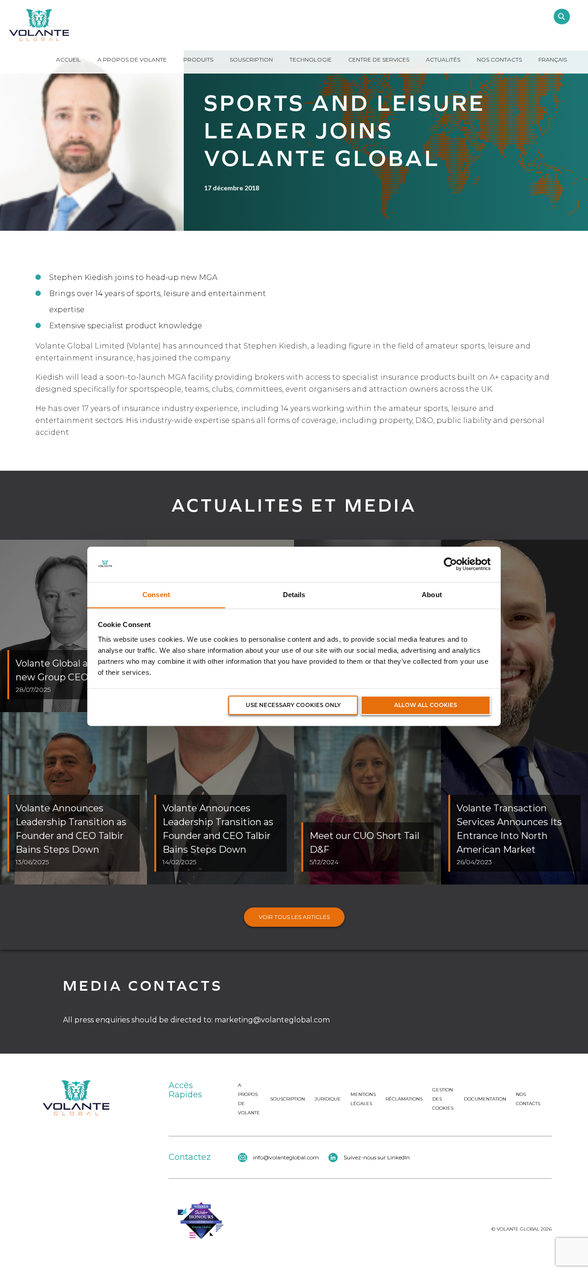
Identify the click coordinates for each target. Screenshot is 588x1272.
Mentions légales (363, 1099)
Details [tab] (294, 595)
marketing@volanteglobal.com (272, 1019)
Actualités (443, 59)
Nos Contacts (499, 59)
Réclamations (404, 1099)
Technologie (310, 59)
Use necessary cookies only (293, 705)
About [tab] (432, 595)
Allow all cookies (425, 705)
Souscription (251, 59)
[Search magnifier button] (561, 16)
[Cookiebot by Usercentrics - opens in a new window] (450, 564)
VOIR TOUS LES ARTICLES (294, 916)
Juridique (328, 1099)
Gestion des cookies (442, 1099)
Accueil (68, 59)
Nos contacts (528, 1099)
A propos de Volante (132, 59)
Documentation (485, 1099)
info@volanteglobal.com (286, 1157)
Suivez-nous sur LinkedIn (377, 1157)
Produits (198, 59)
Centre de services (378, 59)
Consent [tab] (156, 595)
